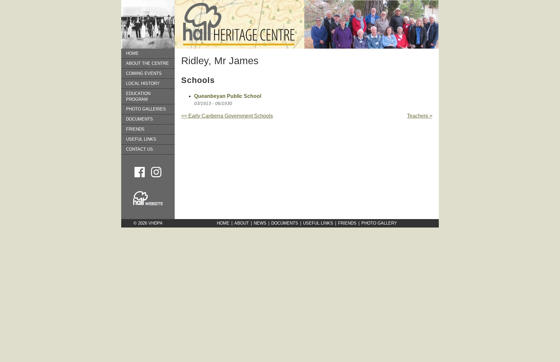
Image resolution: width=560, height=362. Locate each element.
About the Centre (147, 63)
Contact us (139, 149)
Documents (139, 119)
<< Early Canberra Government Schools (227, 116)
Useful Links (141, 139)
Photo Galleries (146, 109)
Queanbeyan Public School (227, 96)
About (241, 223)
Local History (143, 83)
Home (132, 53)
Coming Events (144, 73)
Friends (135, 129)
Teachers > (419, 116)
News (260, 223)
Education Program (138, 96)
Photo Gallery (379, 223)
